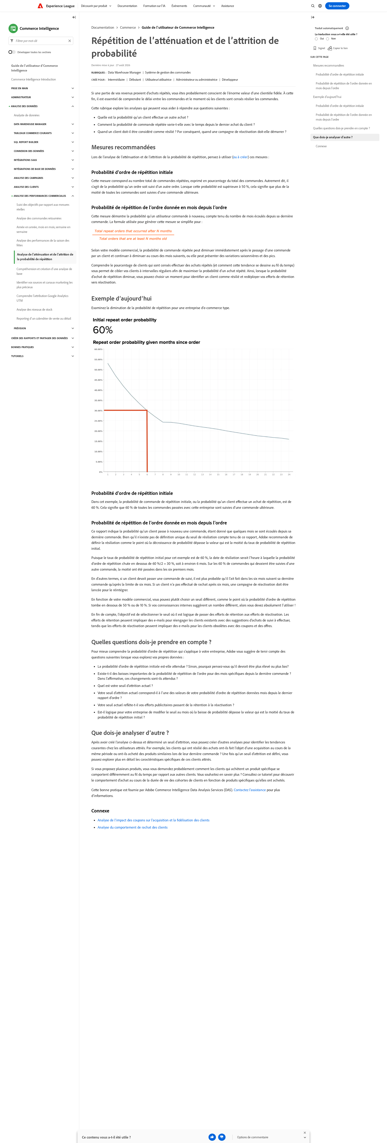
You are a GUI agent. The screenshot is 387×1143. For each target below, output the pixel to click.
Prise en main (19, 88)
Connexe (321, 146)
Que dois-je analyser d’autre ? (333, 137)
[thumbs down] (222, 1137)
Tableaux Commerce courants (33, 133)
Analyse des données (24, 106)
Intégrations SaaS (25, 160)
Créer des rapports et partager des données (39, 338)
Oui (322, 38)
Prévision (20, 328)
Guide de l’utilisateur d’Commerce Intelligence (34, 68)
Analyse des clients (26, 186)
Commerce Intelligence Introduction (33, 79)
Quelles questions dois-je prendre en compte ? (341, 128)
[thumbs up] (212, 1137)
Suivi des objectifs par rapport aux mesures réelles (43, 207)
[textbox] (41, 41)
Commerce (128, 27)
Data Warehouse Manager (124, 72)
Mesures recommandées (328, 65)
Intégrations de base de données (35, 169)
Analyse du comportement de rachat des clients (133, 827)
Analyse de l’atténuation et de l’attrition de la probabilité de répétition (45, 256)
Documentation (102, 27)
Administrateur (21, 97)
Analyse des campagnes (28, 178)
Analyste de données (26, 115)
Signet (321, 48)
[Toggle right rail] (313, 17)
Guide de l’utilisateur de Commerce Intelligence (178, 27)
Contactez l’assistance (250, 790)
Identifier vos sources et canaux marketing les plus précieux (45, 284)
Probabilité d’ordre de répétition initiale (340, 74)
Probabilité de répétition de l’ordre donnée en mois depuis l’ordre (344, 85)
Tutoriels (17, 356)
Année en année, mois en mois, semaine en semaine (43, 229)
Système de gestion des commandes (168, 72)
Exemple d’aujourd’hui (327, 97)
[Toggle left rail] (74, 17)
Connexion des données (29, 151)
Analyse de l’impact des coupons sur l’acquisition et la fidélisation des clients (153, 820)
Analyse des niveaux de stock (34, 309)
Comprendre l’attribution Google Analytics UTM (42, 298)
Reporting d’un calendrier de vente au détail (44, 318)
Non (333, 38)
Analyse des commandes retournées (39, 218)
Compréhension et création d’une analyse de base (44, 271)
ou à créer (240, 157)
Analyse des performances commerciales (40, 195)
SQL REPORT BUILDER (26, 142)
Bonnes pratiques (22, 347)
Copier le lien (340, 48)
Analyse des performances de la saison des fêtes (43, 242)
